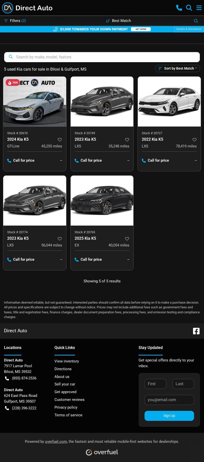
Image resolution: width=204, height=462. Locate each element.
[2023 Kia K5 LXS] (102, 101)
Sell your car (64, 384)
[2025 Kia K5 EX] (102, 201)
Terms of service (68, 415)
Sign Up (169, 416)
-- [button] (61, 160)
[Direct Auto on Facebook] (194, 331)
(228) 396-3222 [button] (24, 408)
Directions (63, 369)
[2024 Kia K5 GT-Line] (34, 101)
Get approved (65, 392)
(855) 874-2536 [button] (24, 378)
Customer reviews (69, 399)
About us (61, 376)
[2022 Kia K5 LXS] (169, 101)
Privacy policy (65, 407)
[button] (179, 8)
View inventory (66, 361)
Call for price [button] (23, 160)
